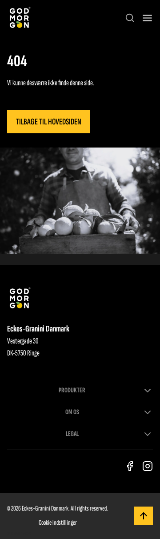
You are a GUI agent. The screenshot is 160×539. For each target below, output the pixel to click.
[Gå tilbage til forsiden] (19, 18)
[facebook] (129, 466)
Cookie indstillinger (58, 523)
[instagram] (147, 466)
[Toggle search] (130, 18)
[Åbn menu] (147, 18)
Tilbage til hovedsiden (48, 121)
